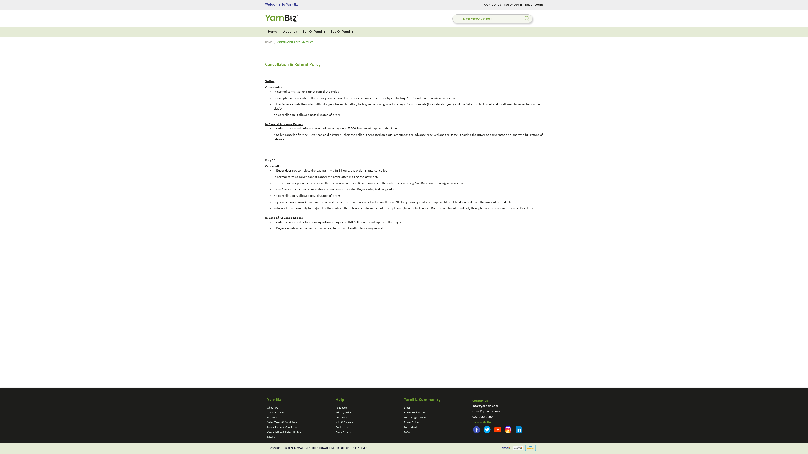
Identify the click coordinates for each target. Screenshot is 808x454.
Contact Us (492, 5)
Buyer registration (415, 412)
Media (271, 437)
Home (268, 42)
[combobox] (492, 18)
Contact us (342, 427)
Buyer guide (411, 422)
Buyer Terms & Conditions (282, 427)
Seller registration (415, 417)
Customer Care (344, 417)
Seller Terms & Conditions (282, 422)
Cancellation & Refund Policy (284, 432)
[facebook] (474, 427)
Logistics (272, 417)
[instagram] (490, 427)
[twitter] (479, 427)
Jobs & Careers (344, 422)
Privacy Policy (343, 412)
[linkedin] (496, 427)
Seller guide (411, 427)
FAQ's (407, 432)
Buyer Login (534, 5)
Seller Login (513, 5)
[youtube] (485, 427)
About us (272, 407)
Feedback (341, 407)
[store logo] (281, 18)
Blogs (407, 407)
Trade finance (275, 412)
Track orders (343, 432)
